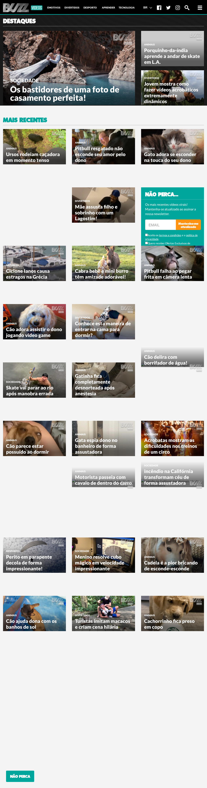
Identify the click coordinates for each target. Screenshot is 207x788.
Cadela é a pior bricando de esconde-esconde (171, 565)
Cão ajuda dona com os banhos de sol (31, 624)
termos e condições (170, 235)
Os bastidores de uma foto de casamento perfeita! (64, 93)
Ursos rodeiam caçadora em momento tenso (33, 157)
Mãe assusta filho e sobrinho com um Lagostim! (96, 212)
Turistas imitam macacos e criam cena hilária (102, 624)
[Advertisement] (33, 212)
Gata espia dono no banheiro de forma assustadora (96, 446)
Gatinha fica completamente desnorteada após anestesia (95, 384)
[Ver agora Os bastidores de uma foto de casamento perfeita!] (69, 67)
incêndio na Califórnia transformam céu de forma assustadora (168, 477)
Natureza (12, 265)
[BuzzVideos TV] (22, 8)
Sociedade (24, 80)
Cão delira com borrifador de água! (165, 360)
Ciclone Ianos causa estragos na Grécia (28, 274)
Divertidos (151, 78)
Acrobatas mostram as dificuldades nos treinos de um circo (170, 446)
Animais (149, 44)
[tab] (53, 7)
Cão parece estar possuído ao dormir (27, 449)
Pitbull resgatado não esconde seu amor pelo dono (100, 154)
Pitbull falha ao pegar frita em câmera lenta (168, 274)
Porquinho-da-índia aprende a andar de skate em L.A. (172, 56)
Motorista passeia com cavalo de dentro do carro (103, 480)
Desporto (12, 551)
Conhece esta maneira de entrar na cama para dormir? (103, 329)
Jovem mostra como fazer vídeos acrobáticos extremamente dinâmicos (171, 92)
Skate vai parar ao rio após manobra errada (29, 390)
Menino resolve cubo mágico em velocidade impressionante (99, 562)
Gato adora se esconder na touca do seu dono (170, 157)
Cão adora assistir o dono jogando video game (34, 332)
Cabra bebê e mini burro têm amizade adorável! (101, 274)
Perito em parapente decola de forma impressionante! (29, 562)
